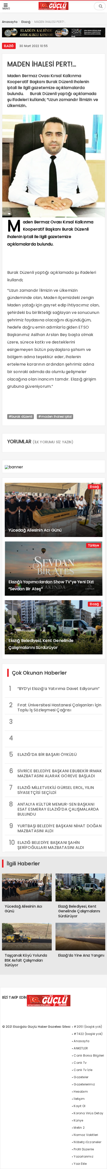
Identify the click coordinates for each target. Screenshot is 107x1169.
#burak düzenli (21, 416)
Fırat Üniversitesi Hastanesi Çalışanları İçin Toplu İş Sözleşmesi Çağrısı (55, 707)
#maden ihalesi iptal (55, 416)
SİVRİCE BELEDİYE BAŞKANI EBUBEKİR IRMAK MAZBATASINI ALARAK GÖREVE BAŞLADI (55, 773)
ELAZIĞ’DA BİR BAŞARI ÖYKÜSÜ (43, 754)
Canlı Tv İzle (83, 1070)
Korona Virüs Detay (88, 1113)
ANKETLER (81, 1048)
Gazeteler (81, 1077)
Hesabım (81, 1091)
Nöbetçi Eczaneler (87, 1142)
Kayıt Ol (79, 1106)
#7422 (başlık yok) (88, 1034)
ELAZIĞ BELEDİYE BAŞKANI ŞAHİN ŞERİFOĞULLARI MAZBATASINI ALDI (46, 844)
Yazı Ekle (80, 1164)
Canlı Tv (80, 1063)
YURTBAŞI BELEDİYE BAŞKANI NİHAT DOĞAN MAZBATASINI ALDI (55, 828)
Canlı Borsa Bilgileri (89, 1055)
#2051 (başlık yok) (88, 1026)
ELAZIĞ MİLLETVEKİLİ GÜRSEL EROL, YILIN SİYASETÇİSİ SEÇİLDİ (51, 789)
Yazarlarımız (83, 1156)
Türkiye (93, 545)
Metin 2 (79, 1127)
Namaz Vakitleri (86, 1135)
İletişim (79, 1099)
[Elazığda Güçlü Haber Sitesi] (53, 8)
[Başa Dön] (98, 1160)
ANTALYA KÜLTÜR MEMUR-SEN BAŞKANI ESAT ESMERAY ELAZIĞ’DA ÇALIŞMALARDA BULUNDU (54, 808)
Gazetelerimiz (84, 1084)
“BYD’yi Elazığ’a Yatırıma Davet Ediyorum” (54, 688)
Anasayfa (81, 1041)
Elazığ (9, 46)
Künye (78, 1120)
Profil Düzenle (84, 1149)
